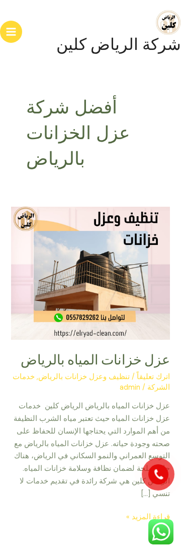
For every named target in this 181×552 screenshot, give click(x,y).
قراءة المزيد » (148, 516)
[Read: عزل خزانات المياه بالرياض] (90, 273)
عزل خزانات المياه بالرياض (95, 360)
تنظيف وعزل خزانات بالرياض (84, 377)
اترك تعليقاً (153, 377)
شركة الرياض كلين (118, 44)
